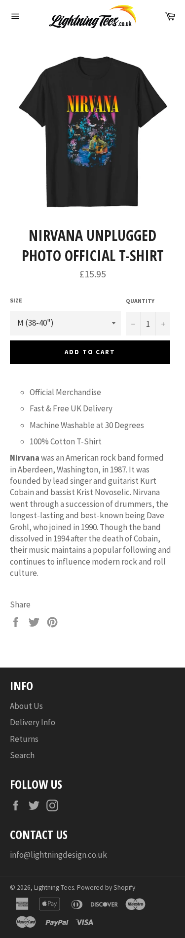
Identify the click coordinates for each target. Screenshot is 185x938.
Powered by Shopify (106, 887)
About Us (26, 706)
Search (22, 755)
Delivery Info (32, 722)
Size (16, 300)
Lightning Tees (54, 887)
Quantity (140, 300)
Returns (24, 739)
